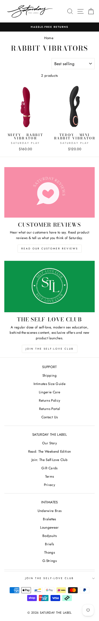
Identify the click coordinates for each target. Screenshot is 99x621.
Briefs (49, 544)
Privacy (49, 484)
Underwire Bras (50, 510)
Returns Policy (49, 400)
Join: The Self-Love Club (49, 459)
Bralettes (49, 519)
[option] (49, 27)
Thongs (49, 552)
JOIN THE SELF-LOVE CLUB (50, 349)
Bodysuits (49, 535)
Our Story (49, 443)
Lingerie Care (49, 392)
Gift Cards (49, 468)
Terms (49, 476)
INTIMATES (49, 502)
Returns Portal (49, 408)
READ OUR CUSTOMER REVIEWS (49, 248)
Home (48, 37)
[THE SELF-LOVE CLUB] (49, 287)
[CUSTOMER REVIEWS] (49, 192)
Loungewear (49, 527)
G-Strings (49, 560)
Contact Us (49, 417)
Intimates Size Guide (49, 383)
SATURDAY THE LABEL (49, 434)
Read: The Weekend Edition (49, 451)
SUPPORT (49, 366)
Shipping (49, 375)
